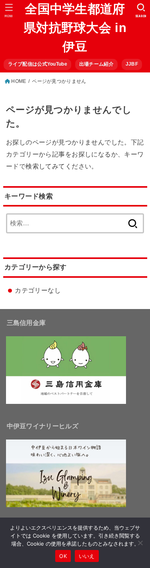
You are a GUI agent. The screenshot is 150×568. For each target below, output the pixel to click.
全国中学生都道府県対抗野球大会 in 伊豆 (75, 28)
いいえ (87, 556)
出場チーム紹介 (96, 64)
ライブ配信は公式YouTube (37, 64)
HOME (18, 81)
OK (63, 556)
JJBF (132, 64)
